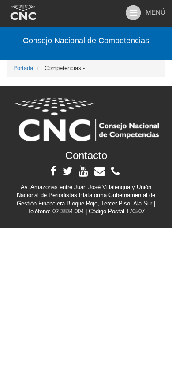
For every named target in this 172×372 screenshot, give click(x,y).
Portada (23, 68)
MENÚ (153, 12)
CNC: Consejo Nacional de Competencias (23, 12)
